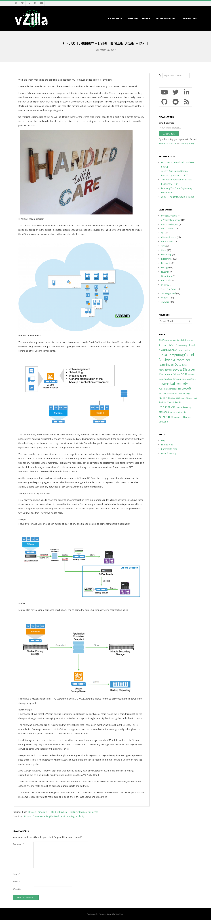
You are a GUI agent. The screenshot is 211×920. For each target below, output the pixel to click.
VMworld (163, 421)
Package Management (188, 398)
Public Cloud (166, 402)
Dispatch (102, 914)
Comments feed (169, 448)
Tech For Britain (169, 289)
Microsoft (166, 263)
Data (178, 364)
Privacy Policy (187, 143)
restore (179, 407)
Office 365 (174, 398)
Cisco (164, 250)
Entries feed (167, 444)
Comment (18, 844)
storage (163, 412)
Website (17, 889)
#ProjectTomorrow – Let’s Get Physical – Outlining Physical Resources (63, 811)
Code (173, 360)
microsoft (184, 388)
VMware (165, 301)
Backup (172, 345)
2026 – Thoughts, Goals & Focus (177, 196)
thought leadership (177, 412)
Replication (167, 407)
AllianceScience (168, 237)
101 (163, 232)
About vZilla (115, 18)
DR (175, 374)
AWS (163, 245)
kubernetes (180, 383)
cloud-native (168, 350)
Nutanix (165, 271)
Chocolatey (182, 346)
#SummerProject (169, 224)
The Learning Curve (166, 18)
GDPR (184, 374)
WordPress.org (168, 453)
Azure (162, 345)
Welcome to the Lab (139, 18)
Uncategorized (168, 293)
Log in (164, 440)
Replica (179, 402)
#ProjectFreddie (169, 215)
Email (16, 881)
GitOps (191, 375)
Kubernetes (167, 258)
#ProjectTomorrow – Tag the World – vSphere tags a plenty (54, 816)
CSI (172, 365)
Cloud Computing (171, 355)
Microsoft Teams (177, 393)
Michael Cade (189, 18)
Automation (167, 241)
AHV (161, 340)
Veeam (164, 297)
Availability (183, 340)
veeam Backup (183, 417)
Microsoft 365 (164, 393)
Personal (165, 280)
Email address (166, 122)
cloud (191, 345)
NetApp (165, 267)
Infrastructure (165, 378)
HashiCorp (166, 254)
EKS (178, 375)
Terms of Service (167, 143)
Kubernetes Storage (168, 389)
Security (165, 284)
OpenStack (166, 276)
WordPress (119, 914)
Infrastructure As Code (184, 378)
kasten (164, 383)
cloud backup (184, 350)
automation (170, 340)
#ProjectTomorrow (171, 219)
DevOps (177, 369)
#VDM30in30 (167, 228)
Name (16, 874)
